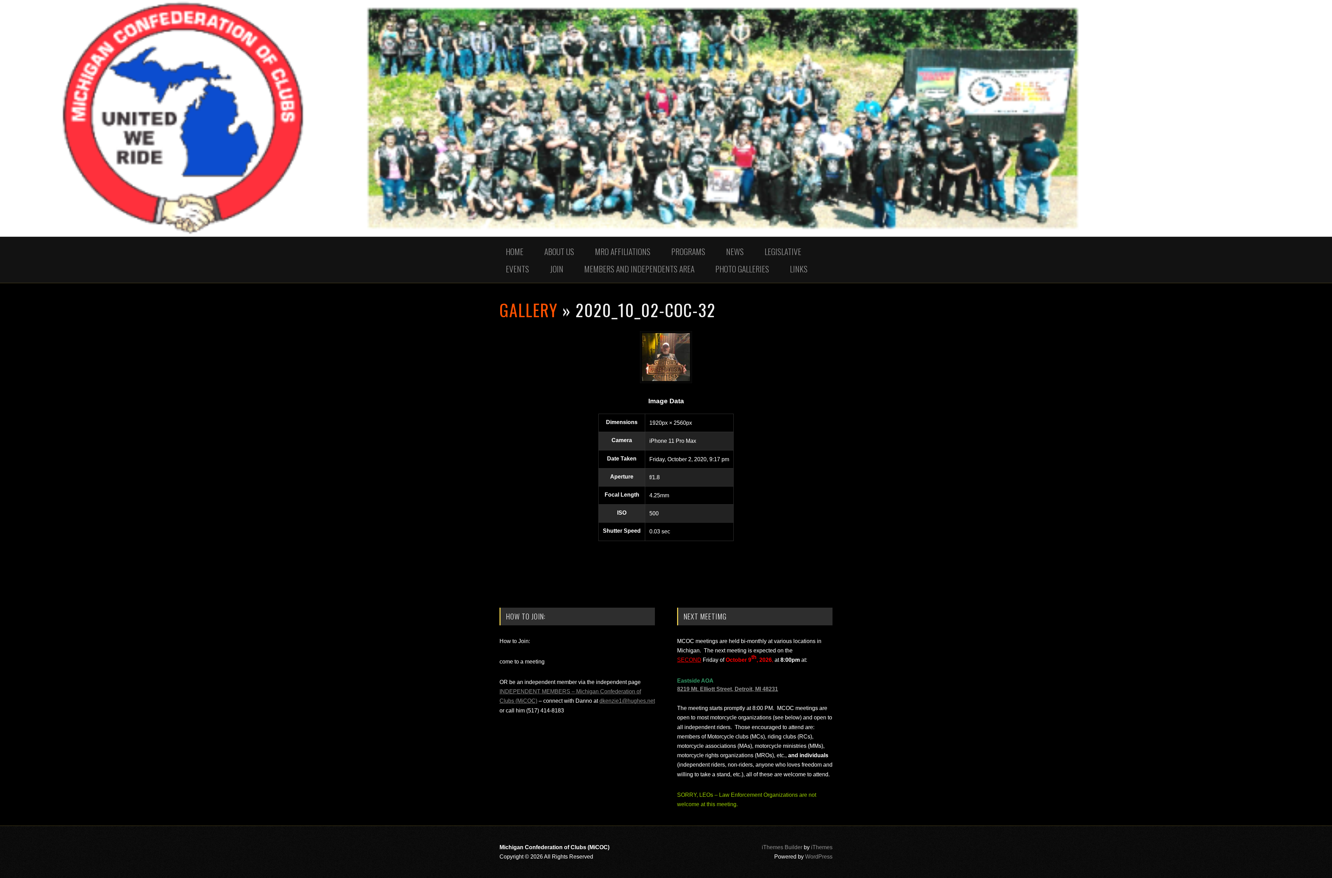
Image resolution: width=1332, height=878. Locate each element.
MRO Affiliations (622, 251)
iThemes (821, 847)
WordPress (818, 857)
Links (799, 268)
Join (556, 268)
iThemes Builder (782, 847)
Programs (688, 251)
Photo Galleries (742, 268)
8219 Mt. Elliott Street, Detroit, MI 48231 (727, 689)
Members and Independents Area (639, 268)
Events (517, 268)
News (735, 251)
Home (514, 251)
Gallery (529, 309)
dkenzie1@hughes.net (627, 701)
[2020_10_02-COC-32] (666, 381)
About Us (559, 251)
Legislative (783, 251)
